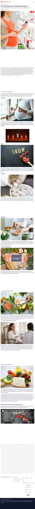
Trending (4, 4)
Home (2, 4)
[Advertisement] (17, 60)
